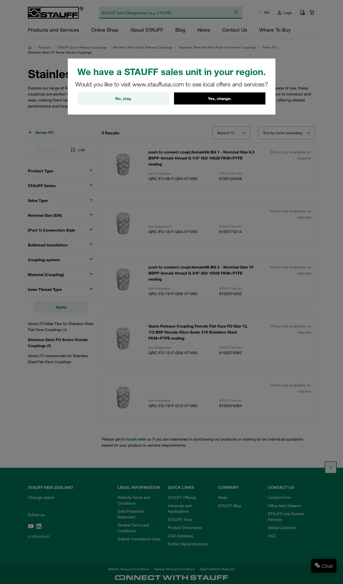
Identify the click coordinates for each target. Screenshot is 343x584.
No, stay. (123, 98)
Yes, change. (220, 98)
